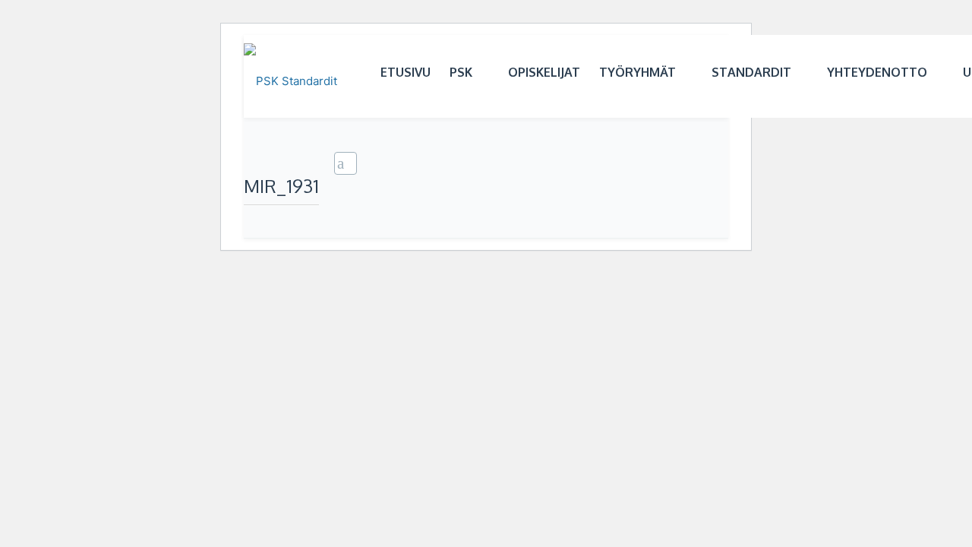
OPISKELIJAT (544, 72)
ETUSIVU (405, 72)
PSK (461, 72)
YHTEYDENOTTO (877, 72)
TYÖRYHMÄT (637, 72)
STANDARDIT (751, 72)
